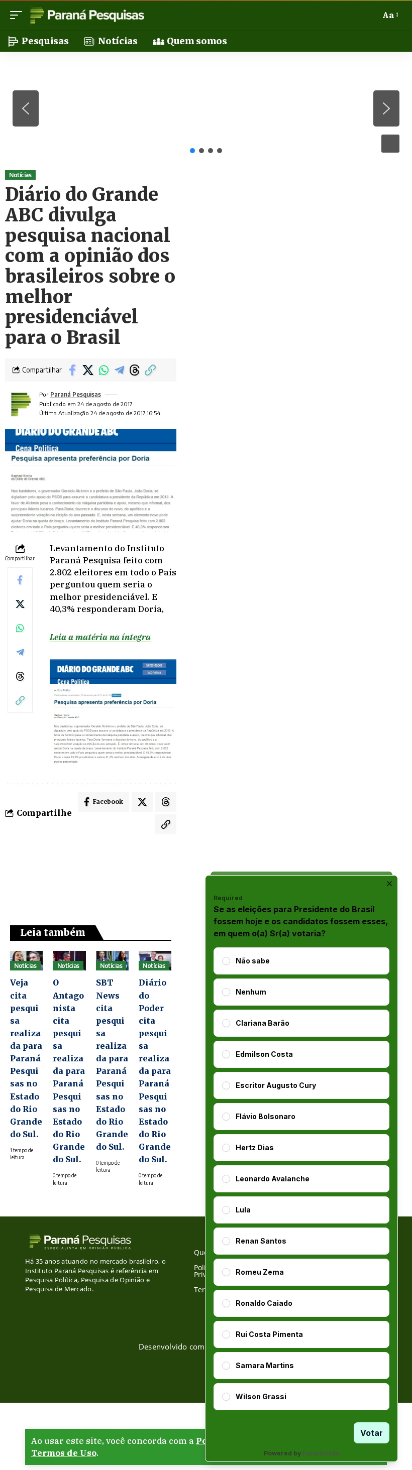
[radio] (226, 961)
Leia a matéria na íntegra (100, 637)
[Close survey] (389, 884)
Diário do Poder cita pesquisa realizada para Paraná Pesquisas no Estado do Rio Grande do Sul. (155, 1070)
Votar (371, 1433)
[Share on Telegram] (119, 370)
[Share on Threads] (135, 370)
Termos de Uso (63, 1452)
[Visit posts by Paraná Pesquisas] (20, 404)
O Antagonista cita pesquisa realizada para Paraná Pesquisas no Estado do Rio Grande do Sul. (69, 1070)
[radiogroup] (301, 1178)
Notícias (20, 175)
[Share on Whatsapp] (103, 370)
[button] (18, 15)
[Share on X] (88, 370)
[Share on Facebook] (72, 370)
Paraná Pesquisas (75, 394)
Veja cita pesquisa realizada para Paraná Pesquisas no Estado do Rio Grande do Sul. (26, 1058)
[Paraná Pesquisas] (86, 15)
